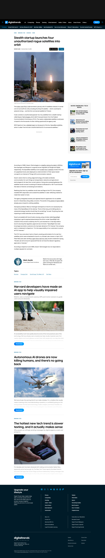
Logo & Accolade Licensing (51, 527)
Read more (19, 344)
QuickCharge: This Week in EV (37, 274)
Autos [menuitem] (69, 22)
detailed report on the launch (35, 125)
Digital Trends (10, 24)
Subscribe (85, 176)
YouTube (51, 489)
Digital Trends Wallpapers (78, 522)
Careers (69, 537)
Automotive (48, 510)
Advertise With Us (49, 522)
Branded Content (76, 519)
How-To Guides (75, 508)
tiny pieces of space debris (56, 201)
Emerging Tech (24, 274)
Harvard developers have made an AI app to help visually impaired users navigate (82, 114)
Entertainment (48, 508)
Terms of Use (70, 545)
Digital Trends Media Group (22, 552)
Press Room (83, 540)
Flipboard (63, 489)
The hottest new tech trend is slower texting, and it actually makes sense (82, 131)
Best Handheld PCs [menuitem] (48, 27)
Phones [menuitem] (38, 22)
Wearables (74, 498)
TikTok (54, 489)
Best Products (75, 505)
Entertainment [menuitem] (52, 22)
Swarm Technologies (24, 117)
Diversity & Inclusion (72, 543)
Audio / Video (48, 503)
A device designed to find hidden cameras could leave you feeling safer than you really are (82, 141)
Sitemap (83, 543)
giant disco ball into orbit (40, 238)
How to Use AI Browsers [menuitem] (60, 27)
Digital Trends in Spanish (77, 524)
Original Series (75, 510)
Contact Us (47, 519)
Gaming (47, 500)
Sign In (96, 22)
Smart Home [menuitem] (77, 22)
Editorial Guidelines (49, 524)
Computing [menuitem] (31, 22)
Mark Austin (17, 49)
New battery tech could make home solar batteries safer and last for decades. (82, 149)
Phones (46, 495)
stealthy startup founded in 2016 (51, 165)
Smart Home (48, 505)
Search (102, 22)
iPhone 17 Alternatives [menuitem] (73, 27)
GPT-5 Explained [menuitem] (98, 27)
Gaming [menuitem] (44, 22)
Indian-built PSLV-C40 (23, 106)
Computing (48, 498)
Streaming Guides (76, 503)
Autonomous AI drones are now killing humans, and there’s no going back (82, 122)
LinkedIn (60, 489)
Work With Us (70, 540)
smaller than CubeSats (46, 169)
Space (73, 500)
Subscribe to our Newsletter (78, 517)
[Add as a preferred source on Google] (53, 49)
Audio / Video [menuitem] (62, 22)
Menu (2, 22)
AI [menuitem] (25, 22)
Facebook (42, 489)
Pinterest (57, 489)
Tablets (73, 495)
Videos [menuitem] (84, 22)
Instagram (45, 489)
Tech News (48, 274)
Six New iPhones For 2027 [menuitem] (26, 27)
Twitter (48, 489)
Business (16, 274)
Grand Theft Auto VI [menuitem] (13, 27)
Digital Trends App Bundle (78, 527)
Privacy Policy (73, 180)
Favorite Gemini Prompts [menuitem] (86, 27)
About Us (47, 517)
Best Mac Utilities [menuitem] (38, 27)
